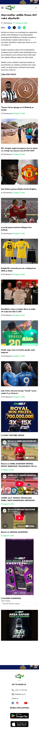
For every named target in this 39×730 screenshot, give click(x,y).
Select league (5, 601)
